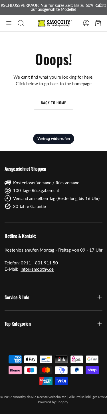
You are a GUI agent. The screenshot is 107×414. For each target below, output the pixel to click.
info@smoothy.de (37, 269)
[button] (9, 23)
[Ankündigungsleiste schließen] (101, 4)
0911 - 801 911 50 (39, 262)
